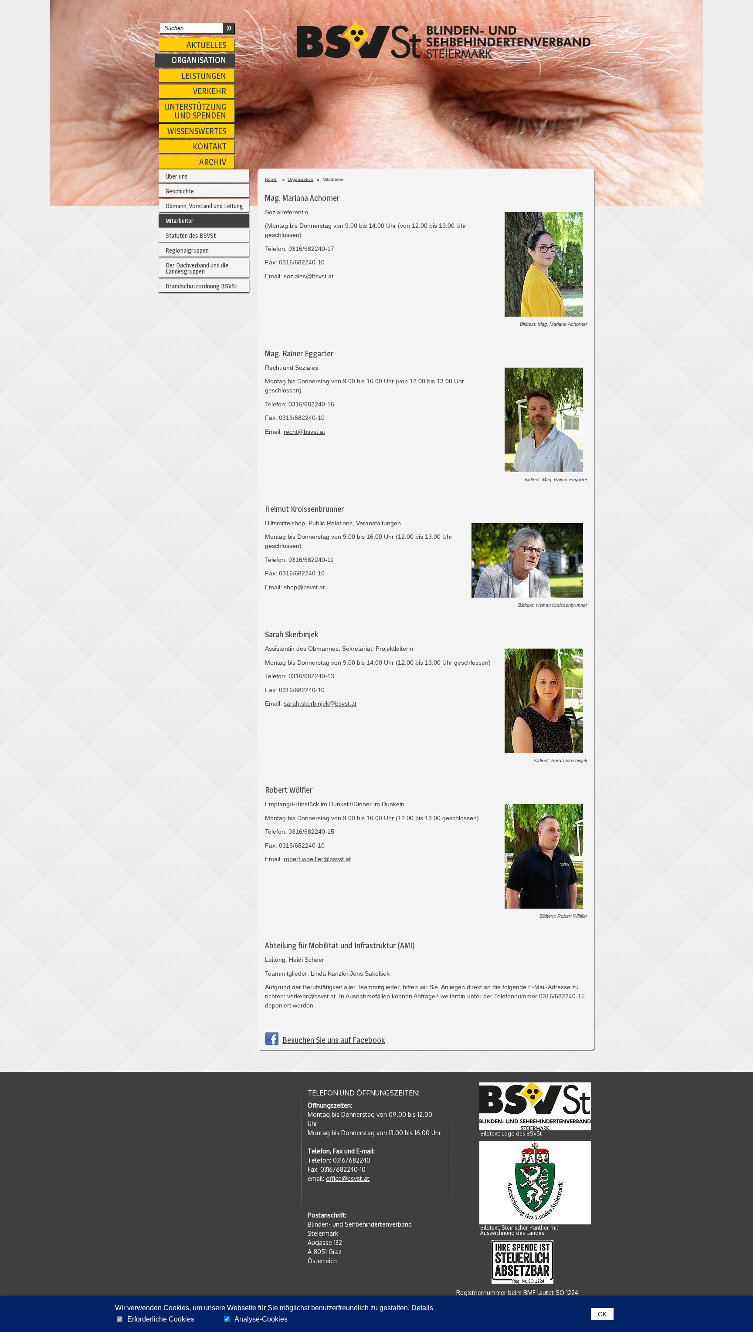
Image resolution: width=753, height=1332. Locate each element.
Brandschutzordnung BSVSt (201, 286)
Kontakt (209, 146)
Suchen (228, 27)
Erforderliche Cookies (160, 1319)
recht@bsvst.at (304, 431)
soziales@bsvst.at (308, 276)
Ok (602, 1314)
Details (422, 1308)
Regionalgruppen (187, 250)
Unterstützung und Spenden (195, 111)
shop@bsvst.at (304, 587)
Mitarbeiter (179, 220)
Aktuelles (206, 45)
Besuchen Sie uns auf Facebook (333, 1040)
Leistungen (203, 76)
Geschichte (180, 191)
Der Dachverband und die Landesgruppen (197, 268)
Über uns (177, 176)
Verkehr (209, 91)
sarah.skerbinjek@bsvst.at (320, 703)
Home (271, 179)
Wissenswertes (196, 131)
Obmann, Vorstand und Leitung (204, 206)
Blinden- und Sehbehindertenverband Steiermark (443, 40)
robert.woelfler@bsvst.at (317, 858)
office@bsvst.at (348, 1178)
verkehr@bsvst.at (311, 996)
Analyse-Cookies (261, 1319)
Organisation (198, 60)
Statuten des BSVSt (191, 235)
